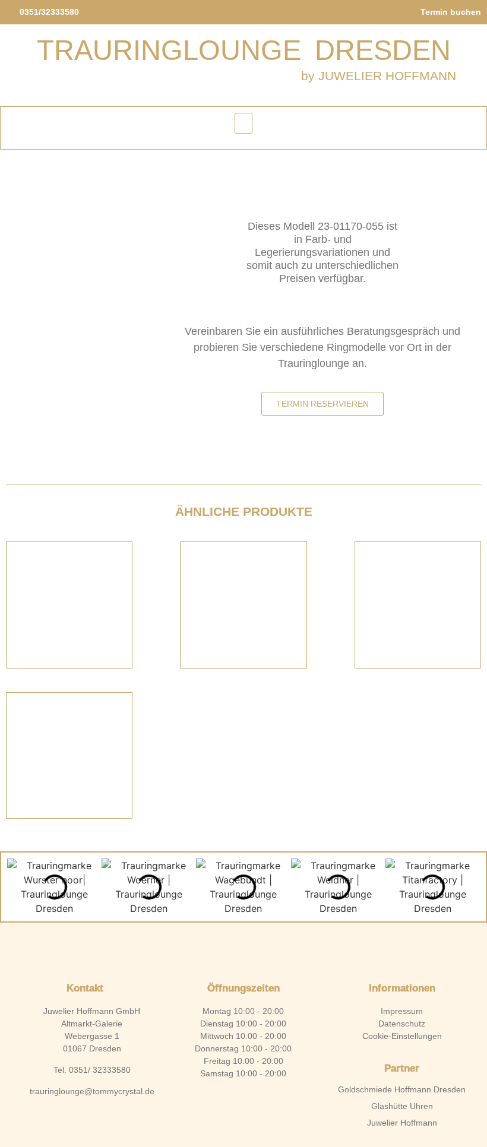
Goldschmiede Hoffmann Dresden (402, 1089)
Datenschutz (401, 1023)
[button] (243, 123)
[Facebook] (223, 947)
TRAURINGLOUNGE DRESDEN (244, 50)
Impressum (402, 1011)
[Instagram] (263, 947)
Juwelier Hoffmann (402, 1122)
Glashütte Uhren (402, 1106)
